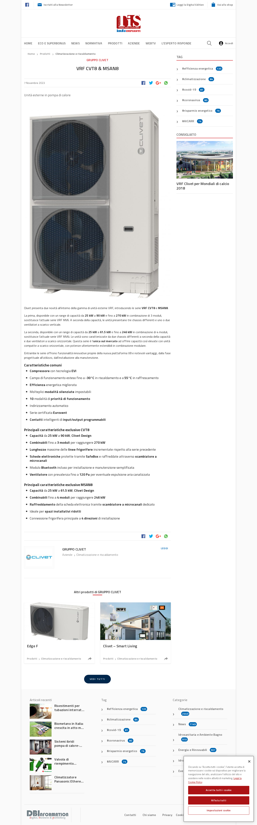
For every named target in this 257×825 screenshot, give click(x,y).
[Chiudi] (249, 761)
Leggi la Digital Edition (190, 5)
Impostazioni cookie (218, 810)
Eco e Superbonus (52, 43)
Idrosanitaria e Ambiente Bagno (200, 736)
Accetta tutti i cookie (218, 790)
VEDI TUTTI (97, 679)
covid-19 (193, 89)
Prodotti (115, 43)
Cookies (181, 815)
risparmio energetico (202, 110)
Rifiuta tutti (218, 800)
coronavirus (195, 100)
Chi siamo (149, 815)
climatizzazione (198, 79)
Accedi (229, 43)
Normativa (93, 43)
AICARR (192, 121)
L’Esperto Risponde (177, 43)
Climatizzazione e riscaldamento (76, 54)
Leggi (164, 548)
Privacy (167, 815)
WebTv (151, 43)
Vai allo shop (225, 5)
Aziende (134, 43)
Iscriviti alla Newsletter (58, 5)
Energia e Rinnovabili (196, 750)
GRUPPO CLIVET (97, 60)
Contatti (130, 815)
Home (28, 43)
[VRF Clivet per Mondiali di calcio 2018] (204, 160)
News (75, 43)
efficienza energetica (202, 68)
